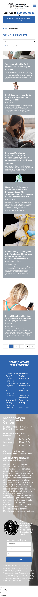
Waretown (10, 407)
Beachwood (11, 400)
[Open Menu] (34, 5)
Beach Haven (24, 400)
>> (6, 351)
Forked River (11, 395)
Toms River (10, 376)
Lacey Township (23, 389)
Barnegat (23, 402)
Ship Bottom (24, 378)
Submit (19, 559)
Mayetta (9, 385)
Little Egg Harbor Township (10, 390)
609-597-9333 (26, 13)
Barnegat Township (10, 403)
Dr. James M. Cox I (25, 578)
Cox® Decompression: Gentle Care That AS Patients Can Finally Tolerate (18, 97)
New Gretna (24, 383)
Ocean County (12, 383)
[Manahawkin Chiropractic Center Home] (19, 6)
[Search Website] (5, 46)
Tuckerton (23, 373)
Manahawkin (24, 385)
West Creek (24, 407)
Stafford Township (10, 379)
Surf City (22, 376)
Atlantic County (12, 373)
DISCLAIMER (22, 575)
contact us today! (27, 511)
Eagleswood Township (24, 396)
